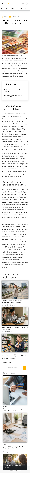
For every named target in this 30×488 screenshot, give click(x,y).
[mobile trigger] (3, 3)
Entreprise (5, 358)
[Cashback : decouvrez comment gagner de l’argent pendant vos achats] (15, 390)
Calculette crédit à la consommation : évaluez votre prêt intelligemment (13, 447)
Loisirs (4, 305)
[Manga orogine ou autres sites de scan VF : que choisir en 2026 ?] (15, 316)
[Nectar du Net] (11, 3)
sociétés (4, 202)
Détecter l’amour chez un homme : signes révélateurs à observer (14, 464)
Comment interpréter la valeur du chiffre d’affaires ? (13, 96)
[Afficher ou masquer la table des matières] (21, 84)
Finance (4, 444)
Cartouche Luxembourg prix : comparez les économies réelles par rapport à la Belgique (14, 355)
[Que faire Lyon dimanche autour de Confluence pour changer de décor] (15, 290)
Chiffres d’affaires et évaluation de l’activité (13, 90)
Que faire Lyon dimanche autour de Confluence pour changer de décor (12, 301)
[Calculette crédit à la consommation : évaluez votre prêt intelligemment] (15, 427)
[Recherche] (23, 3)
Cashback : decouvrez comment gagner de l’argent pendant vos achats (15, 409)
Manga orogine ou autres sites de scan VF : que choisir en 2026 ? (15, 328)
